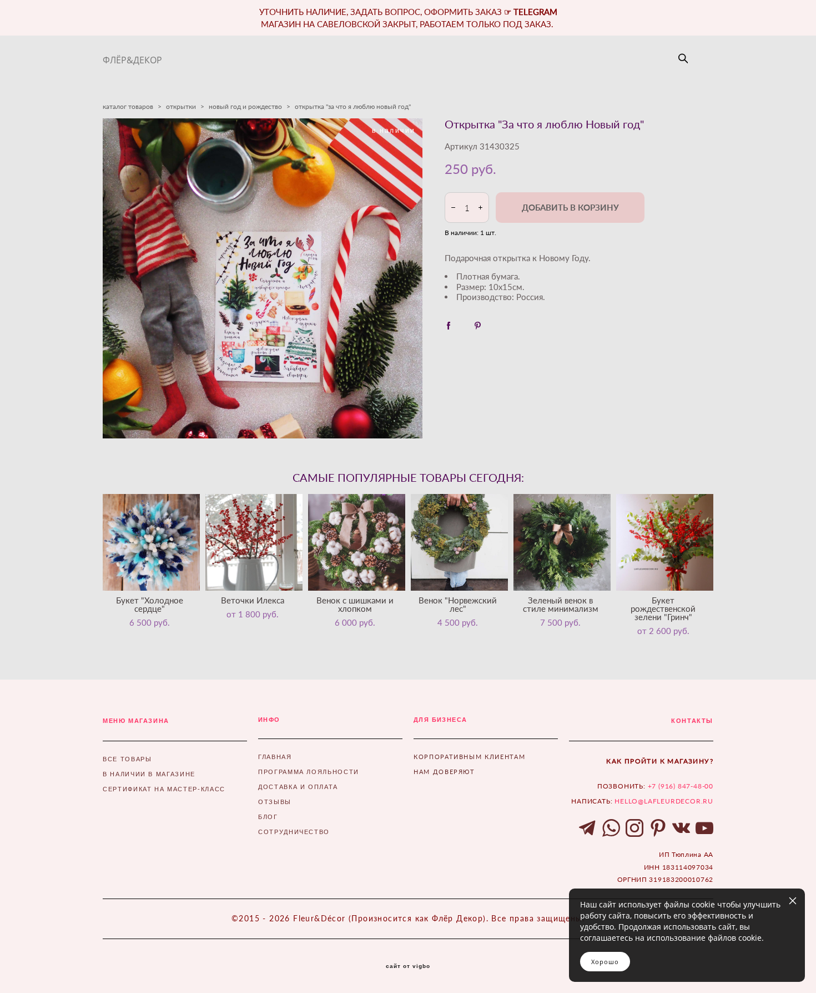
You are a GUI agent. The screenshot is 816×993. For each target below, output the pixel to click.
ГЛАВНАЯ (275, 757)
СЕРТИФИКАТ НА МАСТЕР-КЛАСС (164, 789)
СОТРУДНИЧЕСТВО (294, 832)
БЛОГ (268, 817)
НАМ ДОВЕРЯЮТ (444, 771)
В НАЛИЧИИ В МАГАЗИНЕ (149, 774)
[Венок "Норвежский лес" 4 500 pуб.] (459, 542)
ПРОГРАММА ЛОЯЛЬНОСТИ (308, 772)
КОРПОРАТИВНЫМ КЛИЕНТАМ (469, 756)
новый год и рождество (245, 106)
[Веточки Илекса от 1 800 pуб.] (254, 542)
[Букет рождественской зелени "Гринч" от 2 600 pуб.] (664, 542)
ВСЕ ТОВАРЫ (127, 759)
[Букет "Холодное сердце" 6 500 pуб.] (151, 542)
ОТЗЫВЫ (274, 802)
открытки (181, 106)
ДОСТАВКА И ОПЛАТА (298, 787)
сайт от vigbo (408, 966)
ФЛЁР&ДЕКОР (132, 60)
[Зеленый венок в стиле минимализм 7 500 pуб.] (562, 542)
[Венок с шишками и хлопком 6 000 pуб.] (356, 542)
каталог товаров (128, 106)
